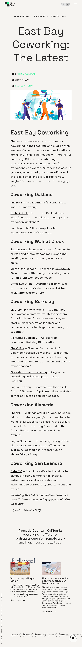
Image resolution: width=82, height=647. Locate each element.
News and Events (23, 16)
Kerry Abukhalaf (26, 74)
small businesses (31, 542)
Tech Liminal (19, 213)
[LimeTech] (10, 4)
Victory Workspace (23, 269)
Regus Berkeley (20, 387)
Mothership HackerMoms (27, 309)
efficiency (50, 534)
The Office (17, 348)
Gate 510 (16, 471)
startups (54, 542)
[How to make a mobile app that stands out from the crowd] (57, 588)
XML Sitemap (2, 596)
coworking (31, 534)
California (54, 530)
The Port (16, 202)
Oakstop (16, 228)
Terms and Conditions (2, 620)
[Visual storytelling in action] (25, 582)
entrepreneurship (29, 538)
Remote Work (41, 16)
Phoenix (15, 413)
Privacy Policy (2, 607)
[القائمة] (75, 4)
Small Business (58, 16)
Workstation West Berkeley (28, 372)
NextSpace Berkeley (23, 338)
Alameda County (31, 530)
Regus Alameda (20, 441)
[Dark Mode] (65, 4)
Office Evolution (21, 284)
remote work (55, 538)
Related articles (24, 86)
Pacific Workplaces (23, 249)
